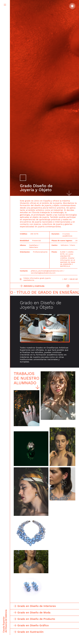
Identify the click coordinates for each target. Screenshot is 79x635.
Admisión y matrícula (34, 286)
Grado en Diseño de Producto (36, 618)
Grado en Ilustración (30, 631)
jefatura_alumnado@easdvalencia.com (47, 271)
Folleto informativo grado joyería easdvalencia (50, 279)
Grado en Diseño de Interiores (36, 606)
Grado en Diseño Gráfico (33, 625)
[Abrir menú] (5, 5)
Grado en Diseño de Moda (33, 612)
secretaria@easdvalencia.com (43, 273)
